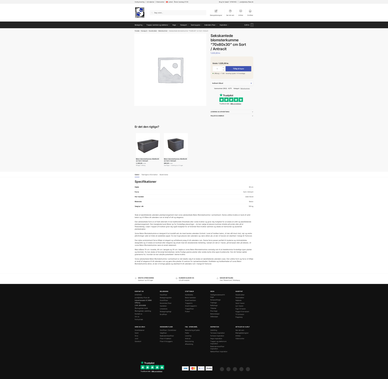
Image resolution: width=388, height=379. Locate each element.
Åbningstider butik (141, 308)
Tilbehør (213, 308)
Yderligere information (149, 175)
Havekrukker (153, 31)
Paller (187, 333)
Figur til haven (240, 309)
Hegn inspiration (216, 338)
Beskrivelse (164, 175)
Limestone (163, 309)
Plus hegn (213, 311)
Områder (250, 15)
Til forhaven (239, 314)
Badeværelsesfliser (167, 336)
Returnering (189, 341)
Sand (136, 333)
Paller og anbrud (217, 116)
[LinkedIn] (241, 369)
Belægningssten (166, 298)
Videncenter (160, 2)
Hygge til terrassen (242, 311)
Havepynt (144, 31)
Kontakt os (138, 314)
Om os (137, 317)
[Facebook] (222, 369)
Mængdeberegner (216, 15)
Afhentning (189, 344)
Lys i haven (239, 306)
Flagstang (238, 317)
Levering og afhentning (220, 112)
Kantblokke (189, 295)
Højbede (238, 300)
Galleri (137, 175)
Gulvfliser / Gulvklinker (168, 330)
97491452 (233, 2)
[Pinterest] (235, 369)
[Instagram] (228, 369)
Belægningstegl (165, 311)
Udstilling (213, 330)
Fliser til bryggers (166, 341)
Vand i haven (240, 303)
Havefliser (163, 295)
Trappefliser (189, 309)
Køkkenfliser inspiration (218, 351)
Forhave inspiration (217, 336)
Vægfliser (163, 333)
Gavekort (138, 341)
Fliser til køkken (165, 338)
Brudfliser (163, 314)
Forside (137, 31)
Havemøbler (239, 298)
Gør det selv (230, 15)
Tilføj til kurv (238, 69)
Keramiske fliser (166, 303)
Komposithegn (215, 300)
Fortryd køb (139, 319)
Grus (136, 336)
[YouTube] (248, 369)
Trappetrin (189, 303)
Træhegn (213, 303)
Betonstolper (215, 314)
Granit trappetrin (191, 306)
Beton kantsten (190, 298)
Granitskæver (139, 330)
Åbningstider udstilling (143, 311)
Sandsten (163, 306)
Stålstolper (214, 317)
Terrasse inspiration (217, 333)
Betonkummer (162, 31)
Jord (136, 338)
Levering (188, 336)
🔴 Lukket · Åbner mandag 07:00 (177, 2)
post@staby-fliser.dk (246, 2)
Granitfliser (164, 300)
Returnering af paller (192, 330)
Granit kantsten (190, 300)
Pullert (187, 311)
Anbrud (187, 338)
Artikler (240, 15)
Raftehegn (214, 305)
